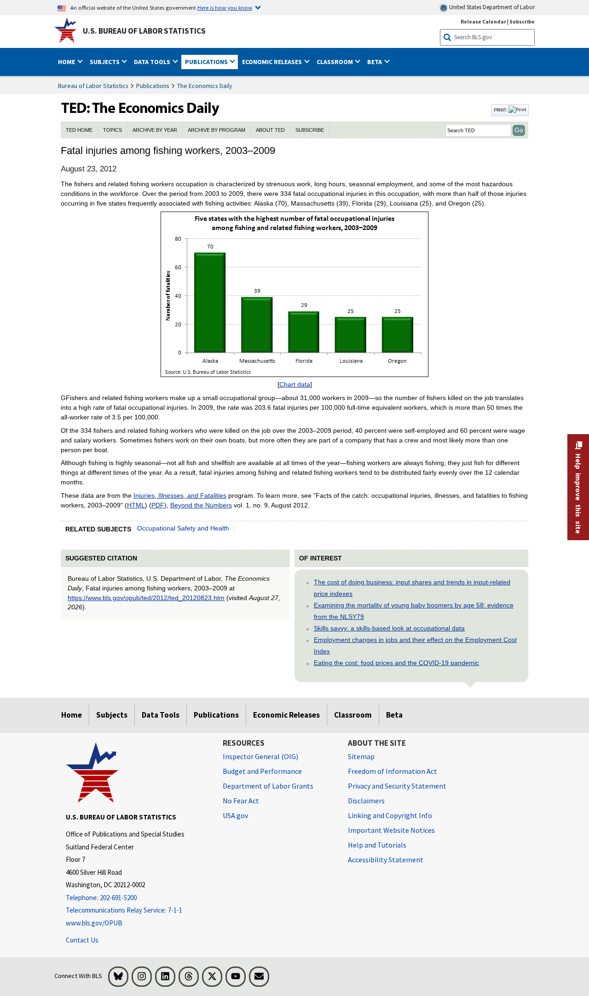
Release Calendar (483, 21)
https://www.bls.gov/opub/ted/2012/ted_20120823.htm (146, 597)
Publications (152, 86)
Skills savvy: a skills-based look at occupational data (389, 628)
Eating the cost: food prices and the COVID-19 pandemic (396, 662)
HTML (136, 505)
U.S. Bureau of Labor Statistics (144, 31)
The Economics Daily (204, 86)
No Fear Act (241, 800)
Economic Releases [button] (272, 62)
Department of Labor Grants (268, 785)
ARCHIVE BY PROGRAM (216, 130)
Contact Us (82, 940)
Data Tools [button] (153, 62)
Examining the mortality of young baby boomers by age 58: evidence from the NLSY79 (414, 610)
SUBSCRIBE (309, 130)
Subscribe (522, 21)
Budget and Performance (262, 771)
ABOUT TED (270, 130)
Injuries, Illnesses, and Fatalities (179, 495)
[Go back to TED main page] (275, 110)
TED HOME (79, 130)
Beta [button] (375, 62)
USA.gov (235, 815)
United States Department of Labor (491, 7)
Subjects (111, 715)
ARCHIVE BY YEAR (155, 130)
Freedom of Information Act (392, 771)
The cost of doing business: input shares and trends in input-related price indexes (412, 587)
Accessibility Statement (385, 859)
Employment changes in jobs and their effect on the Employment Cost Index (415, 645)
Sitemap (361, 756)
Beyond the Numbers (201, 505)
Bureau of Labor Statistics (93, 86)
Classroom (353, 715)
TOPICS (112, 130)
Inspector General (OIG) (260, 756)
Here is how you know (224, 7)
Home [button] (67, 62)
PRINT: (501, 109)
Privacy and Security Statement (397, 785)
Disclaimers (366, 800)
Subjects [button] (105, 62)
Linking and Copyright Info (390, 815)
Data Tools (160, 715)
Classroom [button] (335, 62)
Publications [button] (207, 62)
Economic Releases (286, 715)
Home (71, 715)
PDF (157, 505)
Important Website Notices (391, 830)
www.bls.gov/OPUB (94, 923)
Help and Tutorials (377, 844)
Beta (394, 715)
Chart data (294, 384)
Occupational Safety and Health (183, 528)
